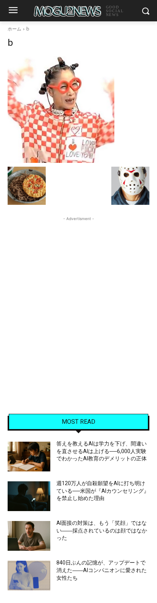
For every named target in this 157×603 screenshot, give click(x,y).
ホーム (14, 29)
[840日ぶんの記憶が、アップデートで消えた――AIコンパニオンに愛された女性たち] (29, 575)
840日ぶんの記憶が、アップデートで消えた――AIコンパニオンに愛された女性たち (101, 570)
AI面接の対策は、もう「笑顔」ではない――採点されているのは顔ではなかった (101, 530)
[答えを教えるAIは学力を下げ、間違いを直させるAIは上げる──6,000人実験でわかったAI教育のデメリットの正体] (29, 456)
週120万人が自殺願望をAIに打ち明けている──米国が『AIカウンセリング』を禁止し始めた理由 (102, 490)
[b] (78, 109)
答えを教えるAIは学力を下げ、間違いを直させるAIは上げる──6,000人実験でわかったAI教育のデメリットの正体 (101, 451)
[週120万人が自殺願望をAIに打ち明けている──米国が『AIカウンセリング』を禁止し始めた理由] (29, 496)
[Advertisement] (78, 301)
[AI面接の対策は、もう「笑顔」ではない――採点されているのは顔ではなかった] (29, 536)
